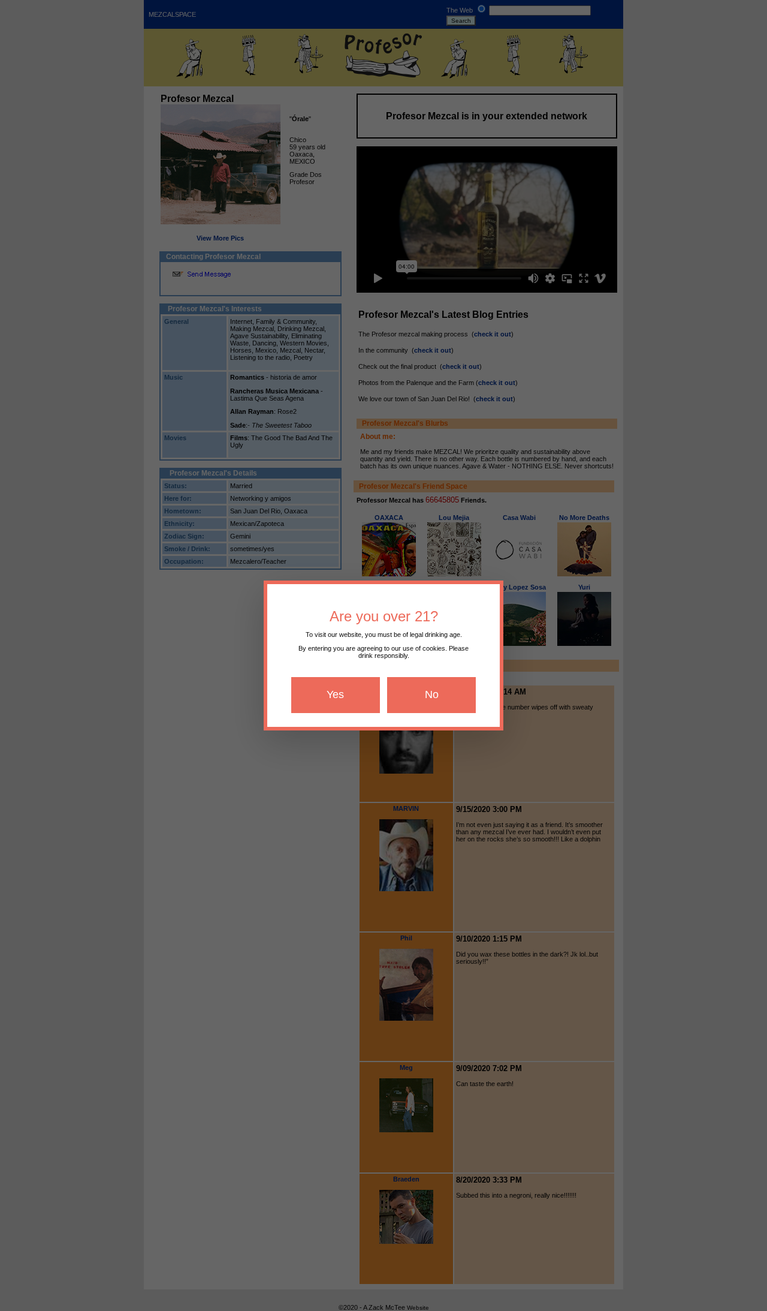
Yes (335, 694)
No (432, 694)
